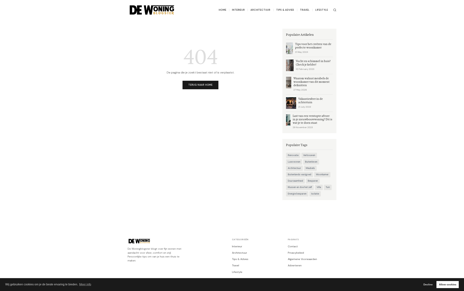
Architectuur (260, 9)
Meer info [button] (85, 284)
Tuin (328, 187)
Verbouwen (309, 155)
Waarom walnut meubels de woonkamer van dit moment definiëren (311, 82)
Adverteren (295, 265)
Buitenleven (311, 161)
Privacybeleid (296, 252)
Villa (319, 187)
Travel (305, 9)
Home (222, 9)
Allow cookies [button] (447, 284)
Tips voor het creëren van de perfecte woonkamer (313, 45)
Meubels (310, 168)
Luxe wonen (294, 161)
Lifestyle (321, 9)
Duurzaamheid (295, 180)
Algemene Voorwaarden (302, 259)
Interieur (238, 9)
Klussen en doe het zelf (300, 187)
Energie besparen (297, 193)
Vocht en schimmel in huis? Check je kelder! (313, 63)
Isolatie (315, 193)
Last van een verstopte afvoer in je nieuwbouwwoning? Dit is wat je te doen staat (312, 119)
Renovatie (293, 155)
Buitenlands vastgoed (299, 174)
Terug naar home (200, 84)
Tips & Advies (285, 9)
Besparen (313, 180)
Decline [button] (428, 284)
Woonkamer (322, 174)
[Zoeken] (334, 10)
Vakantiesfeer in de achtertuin (310, 100)
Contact (293, 246)
